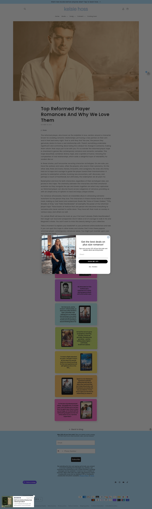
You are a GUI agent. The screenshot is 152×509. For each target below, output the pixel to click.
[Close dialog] (108, 237)
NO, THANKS (93, 266)
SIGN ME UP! (93, 261)
